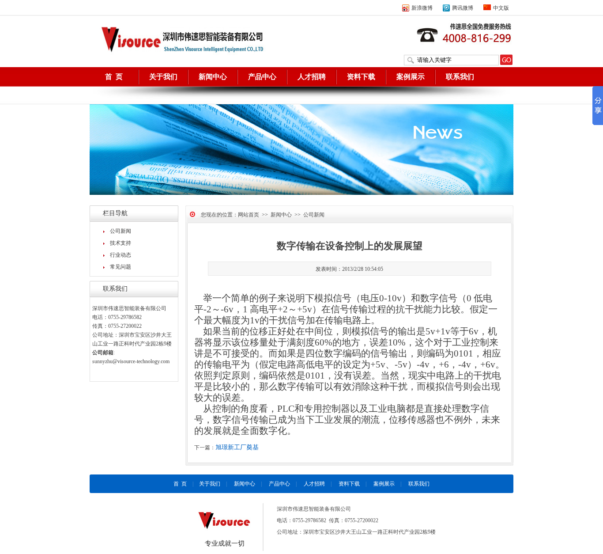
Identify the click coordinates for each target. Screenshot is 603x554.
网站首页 (248, 215)
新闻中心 (213, 76)
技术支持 (120, 243)
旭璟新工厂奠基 (237, 447)
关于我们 (163, 76)
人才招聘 (312, 76)
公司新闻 (120, 231)
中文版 (501, 8)
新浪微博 (422, 8)
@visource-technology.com (141, 361)
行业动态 (120, 255)
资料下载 (361, 76)
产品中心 (262, 76)
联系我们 (460, 76)
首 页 (114, 76)
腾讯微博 (462, 8)
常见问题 (120, 267)
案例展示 (410, 76)
